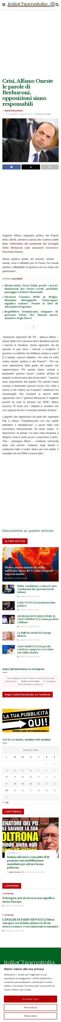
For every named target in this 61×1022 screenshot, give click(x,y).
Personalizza (30, 1007)
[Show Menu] (3, 4)
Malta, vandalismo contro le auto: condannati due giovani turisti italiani (37, 589)
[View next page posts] (33, 326)
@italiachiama (31, 681)
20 (31, 784)
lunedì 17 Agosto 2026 (14, 906)
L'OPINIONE (8, 894)
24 (6, 790)
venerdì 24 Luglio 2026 (14, 931)
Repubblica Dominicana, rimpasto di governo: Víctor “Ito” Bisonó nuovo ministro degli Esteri (31, 315)
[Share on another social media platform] (50, 166)
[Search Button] (57, 4)
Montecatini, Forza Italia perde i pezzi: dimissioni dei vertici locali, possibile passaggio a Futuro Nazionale (31, 288)
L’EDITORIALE (12, 853)
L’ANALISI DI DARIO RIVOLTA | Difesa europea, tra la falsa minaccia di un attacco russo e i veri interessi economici (30, 923)
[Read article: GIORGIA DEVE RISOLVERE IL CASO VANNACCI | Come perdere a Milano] (8, 619)
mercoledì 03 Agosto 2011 (19, 114)
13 (31, 777)
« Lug (5, 802)
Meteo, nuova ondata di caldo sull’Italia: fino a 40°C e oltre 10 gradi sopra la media (29, 571)
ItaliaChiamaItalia (14, 110)
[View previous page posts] (27, 326)
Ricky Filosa (14, 872)
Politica (39, 114)
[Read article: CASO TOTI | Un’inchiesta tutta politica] (8, 605)
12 (23, 777)
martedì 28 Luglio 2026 (34, 872)
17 (7, 784)
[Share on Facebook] (11, 166)
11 (15, 777)
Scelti (48, 114)
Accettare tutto (30, 999)
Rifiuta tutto (30, 1016)
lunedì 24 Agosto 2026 (16, 578)
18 (15, 784)
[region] (30, 993)
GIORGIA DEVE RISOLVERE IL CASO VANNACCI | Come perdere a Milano (37, 619)
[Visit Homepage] (30, 4)
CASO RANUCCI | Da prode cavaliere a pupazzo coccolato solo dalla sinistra (35, 649)
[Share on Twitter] (31, 166)
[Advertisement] (30, 43)
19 (23, 784)
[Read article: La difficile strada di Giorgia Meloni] (8, 635)
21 (39, 784)
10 (7, 777)
